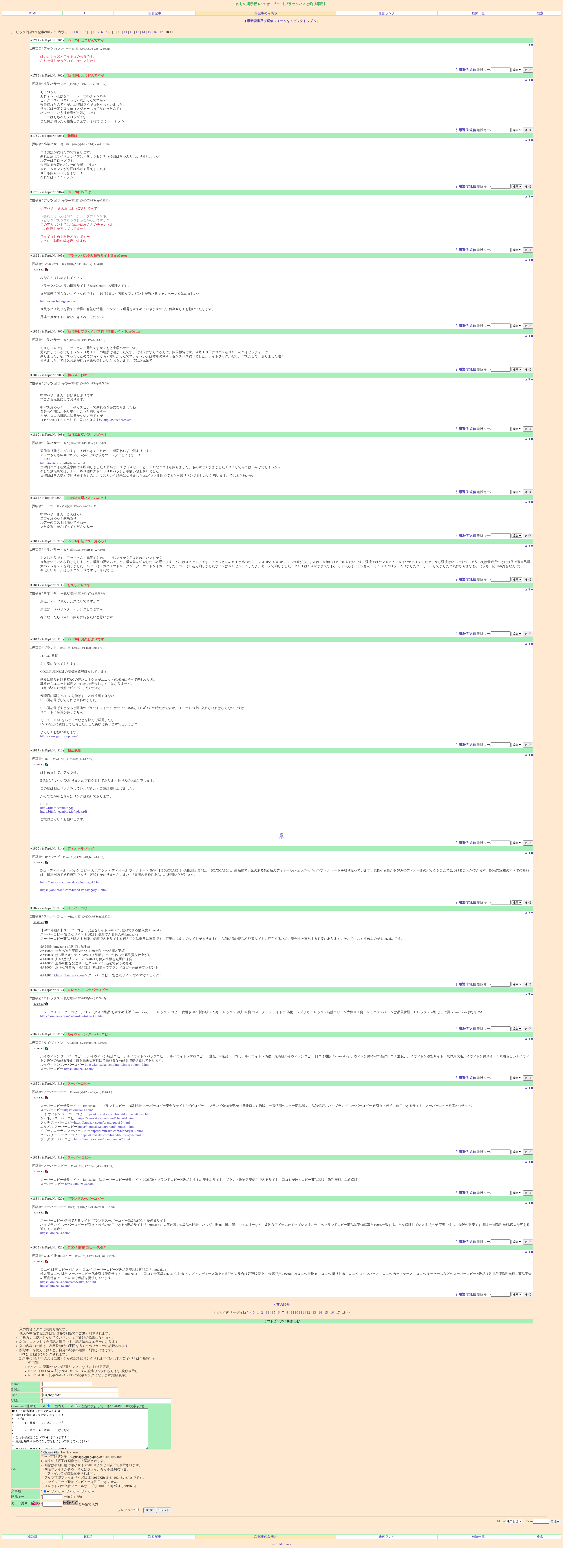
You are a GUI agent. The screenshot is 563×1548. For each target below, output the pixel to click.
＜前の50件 (281, 1304)
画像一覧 (478, 13)
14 (143, 32)
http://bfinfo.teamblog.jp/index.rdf (63, 811)
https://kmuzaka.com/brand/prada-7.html (102, 1139)
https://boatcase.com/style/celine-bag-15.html (71, 882)
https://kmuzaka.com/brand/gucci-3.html (102, 1122)
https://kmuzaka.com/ (71, 975)
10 (119, 32)
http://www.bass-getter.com (58, 301)
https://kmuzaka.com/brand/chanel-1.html (106, 1118)
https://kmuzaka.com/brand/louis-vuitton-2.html (117, 1064)
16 (155, 32)
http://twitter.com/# (53, 463)
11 (125, 32)
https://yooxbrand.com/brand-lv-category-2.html (73, 890)
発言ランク (386, 13)
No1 (458, 1106)
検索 (540, 13)
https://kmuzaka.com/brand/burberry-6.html (111, 1135)
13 (137, 32)
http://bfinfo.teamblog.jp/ (57, 808)
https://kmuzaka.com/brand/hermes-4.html (106, 1126)
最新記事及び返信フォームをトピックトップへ (281, 21)
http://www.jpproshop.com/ (59, 736)
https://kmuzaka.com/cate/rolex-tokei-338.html (72, 1016)
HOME (32, 13)
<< (73, 32)
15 (149, 32)
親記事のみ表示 (265, 13)
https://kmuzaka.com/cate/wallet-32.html (68, 1282)
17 (161, 32)
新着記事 (154, 13)
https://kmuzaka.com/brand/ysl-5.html (117, 1131)
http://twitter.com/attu (117, 420)
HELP (88, 13)
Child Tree (281, 1544)
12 (131, 32)
